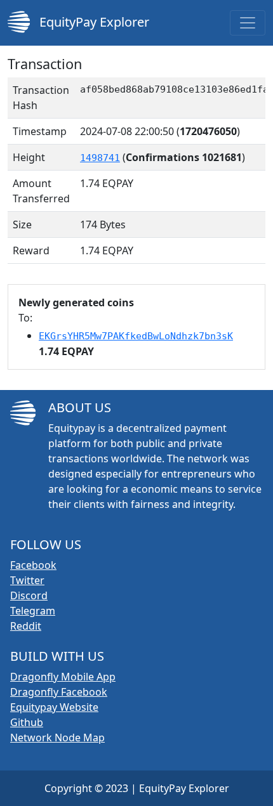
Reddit (25, 626)
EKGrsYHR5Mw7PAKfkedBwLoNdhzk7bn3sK (136, 336)
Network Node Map (57, 737)
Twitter (27, 580)
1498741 (100, 158)
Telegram (32, 611)
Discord (29, 595)
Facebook (33, 565)
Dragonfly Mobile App (63, 677)
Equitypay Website (54, 707)
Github (26, 722)
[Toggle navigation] (247, 23)
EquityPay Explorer (92, 21)
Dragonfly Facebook (58, 692)
